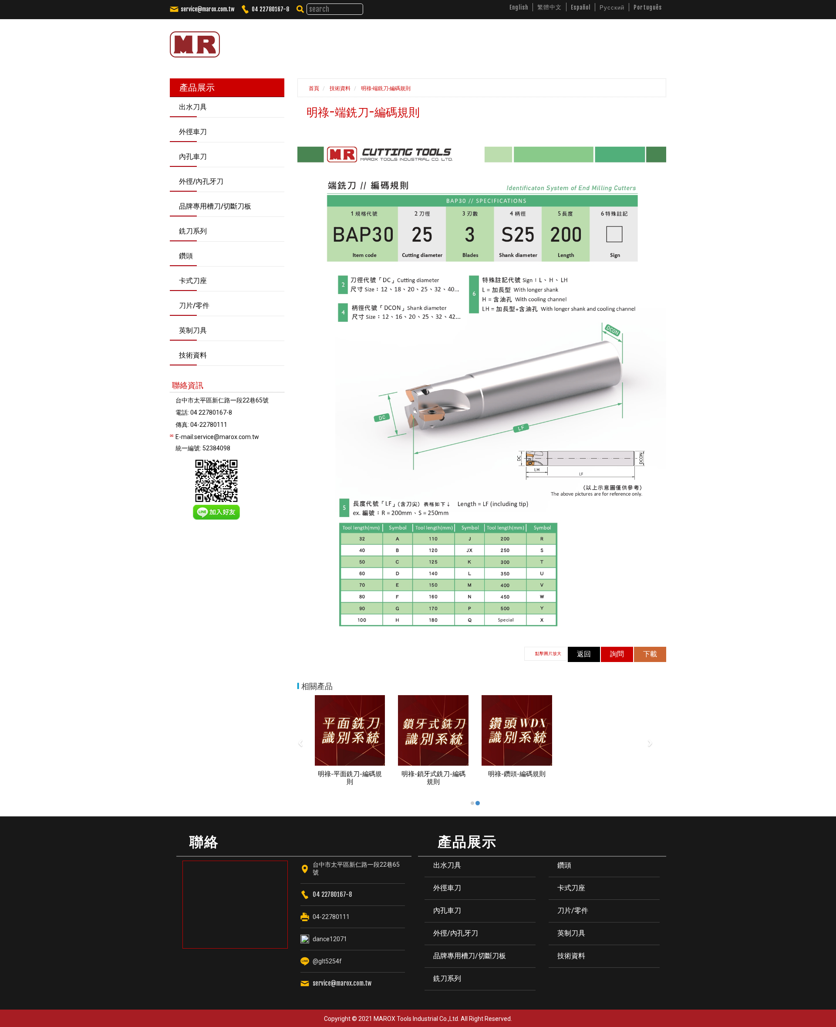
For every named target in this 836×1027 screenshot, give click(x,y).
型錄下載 (591, 41)
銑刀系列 (447, 978)
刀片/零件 (572, 910)
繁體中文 (549, 6)
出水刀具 (447, 865)
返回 (584, 654)
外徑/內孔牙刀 (455, 933)
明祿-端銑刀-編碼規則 (385, 88)
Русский (612, 7)
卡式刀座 (571, 888)
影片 (555, 41)
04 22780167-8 (270, 9)
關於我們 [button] (426, 41)
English (518, 7)
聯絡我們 (633, 41)
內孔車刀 (447, 910)
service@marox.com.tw (207, 9)
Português (648, 7)
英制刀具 (571, 933)
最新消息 (520, 41)
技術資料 (339, 88)
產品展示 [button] (473, 41)
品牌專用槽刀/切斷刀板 (469, 956)
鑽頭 (564, 865)
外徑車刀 (447, 888)
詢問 (617, 654)
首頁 (313, 88)
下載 (650, 654)
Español (580, 7)
